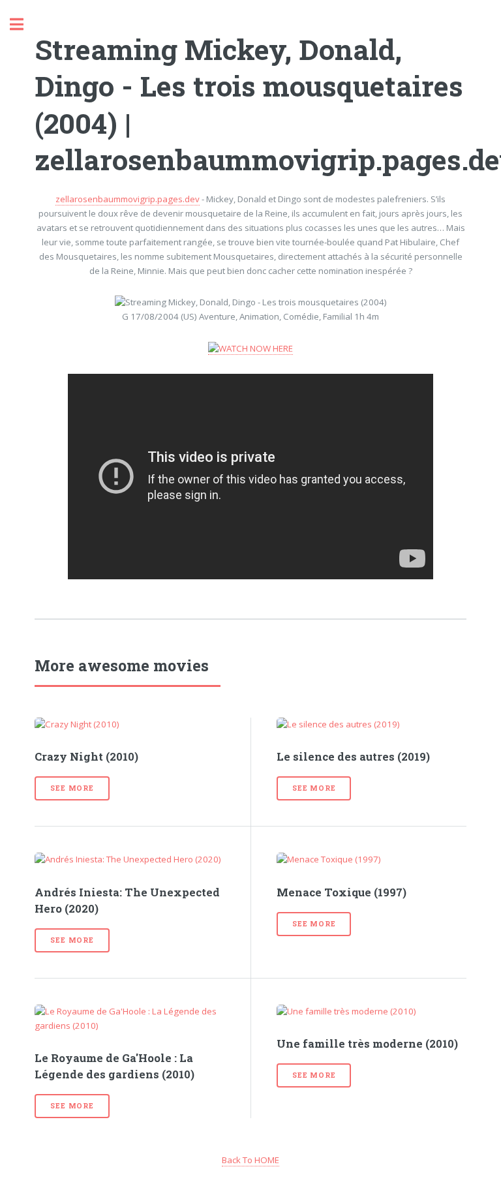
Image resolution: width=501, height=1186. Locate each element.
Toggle (23, 24)
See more (71, 788)
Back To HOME (250, 1160)
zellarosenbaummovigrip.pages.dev (127, 199)
